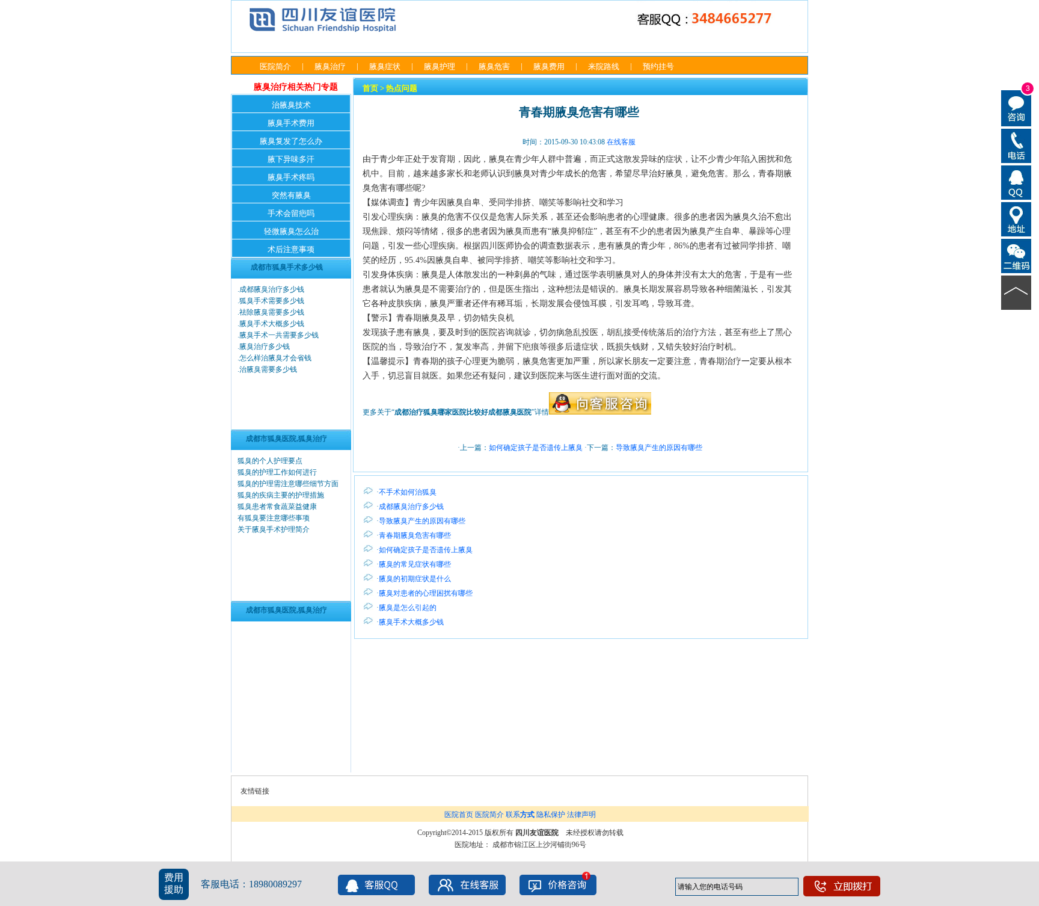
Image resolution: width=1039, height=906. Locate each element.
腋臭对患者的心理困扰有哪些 (426, 593)
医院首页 (458, 814)
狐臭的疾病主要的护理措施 (281, 495)
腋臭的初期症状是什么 (415, 579)
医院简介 (275, 66)
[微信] (1016, 255)
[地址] (1016, 218)
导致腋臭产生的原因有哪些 (659, 447)
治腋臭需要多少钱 (268, 369)
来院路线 (603, 66)
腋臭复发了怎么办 (291, 141)
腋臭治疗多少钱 (264, 346)
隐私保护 (550, 814)
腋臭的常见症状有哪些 (415, 564)
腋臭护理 (439, 66)
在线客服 (621, 142)
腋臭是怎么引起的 (408, 607)
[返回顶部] (1016, 292)
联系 (520, 814)
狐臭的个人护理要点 (270, 461)
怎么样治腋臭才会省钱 (275, 358)
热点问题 (401, 88)
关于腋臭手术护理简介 (274, 529)
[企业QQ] (1016, 182)
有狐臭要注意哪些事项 (274, 518)
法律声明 (581, 814)
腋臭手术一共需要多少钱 (279, 335)
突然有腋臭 (291, 195)
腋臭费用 (549, 66)
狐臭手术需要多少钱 (271, 301)
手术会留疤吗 (291, 213)
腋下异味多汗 (291, 159)
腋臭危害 (494, 66)
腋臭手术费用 (291, 123)
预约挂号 (658, 66)
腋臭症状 (384, 66)
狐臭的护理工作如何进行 (277, 472)
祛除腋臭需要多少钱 (271, 312)
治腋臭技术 (291, 104)
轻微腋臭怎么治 (291, 231)
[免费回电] (1016, 145)
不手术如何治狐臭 (408, 492)
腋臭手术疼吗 (291, 177)
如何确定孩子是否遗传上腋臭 (536, 447)
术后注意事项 (291, 249)
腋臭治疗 (330, 66)
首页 (370, 88)
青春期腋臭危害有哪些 (415, 535)
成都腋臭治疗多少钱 (271, 289)
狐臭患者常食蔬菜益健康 (277, 506)
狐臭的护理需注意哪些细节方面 (288, 483)
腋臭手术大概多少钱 (271, 323)
